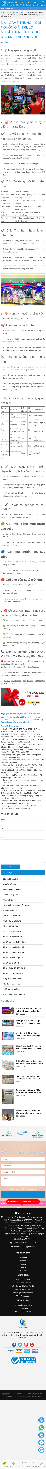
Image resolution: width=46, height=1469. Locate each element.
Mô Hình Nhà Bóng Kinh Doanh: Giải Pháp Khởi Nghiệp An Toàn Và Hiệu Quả (29, 1035)
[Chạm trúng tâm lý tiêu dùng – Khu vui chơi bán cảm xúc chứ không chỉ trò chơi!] (8, 1050)
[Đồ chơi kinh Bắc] (23, 1133)
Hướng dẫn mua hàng (23, 1305)
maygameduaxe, (16, 719)
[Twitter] (20, 1344)
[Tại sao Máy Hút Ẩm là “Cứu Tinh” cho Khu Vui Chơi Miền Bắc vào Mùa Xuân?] (8, 1096)
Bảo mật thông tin (23, 1296)
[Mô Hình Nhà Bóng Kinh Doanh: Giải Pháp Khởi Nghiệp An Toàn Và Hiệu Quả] (8, 1036)
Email (3, 829)
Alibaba (23, 1261)
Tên (3, 820)
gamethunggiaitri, (13, 714)
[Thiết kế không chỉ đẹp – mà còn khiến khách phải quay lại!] (8, 1065)
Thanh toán (23, 1308)
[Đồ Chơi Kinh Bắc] (4, 3)
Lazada (23, 1267)
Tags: (3, 714)
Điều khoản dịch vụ (23, 1312)
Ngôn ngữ (35, 5)
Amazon (23, 1264)
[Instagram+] (26, 1344)
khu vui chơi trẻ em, (28, 714)
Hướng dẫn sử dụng (23, 1283)
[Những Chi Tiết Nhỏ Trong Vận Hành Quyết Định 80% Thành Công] (8, 1023)
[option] (8, 1134)
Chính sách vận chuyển (23, 1289)
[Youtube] (32, 1344)
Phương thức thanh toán (23, 1293)
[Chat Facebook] (41, 1443)
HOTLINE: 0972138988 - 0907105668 (23, 1202)
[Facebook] (14, 1344)
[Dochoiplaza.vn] (8, 1134)
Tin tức (22, 5)
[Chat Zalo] (41, 1450)
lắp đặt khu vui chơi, (25, 717)
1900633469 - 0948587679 (25, 1243)
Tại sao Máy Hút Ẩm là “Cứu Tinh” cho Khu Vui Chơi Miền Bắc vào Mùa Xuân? (28, 1092)
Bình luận (5, 838)
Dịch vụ (28, 5)
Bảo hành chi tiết (23, 1279)
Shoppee (23, 1257)
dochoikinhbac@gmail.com (25, 1247)
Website (23, 1271)
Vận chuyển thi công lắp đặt (23, 1286)
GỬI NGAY (23, 1195)
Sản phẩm (16, 5)
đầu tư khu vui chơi (21, 722)
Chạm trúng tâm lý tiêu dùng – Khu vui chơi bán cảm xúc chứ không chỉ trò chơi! (29, 1048)
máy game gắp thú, (32, 719)
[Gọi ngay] (41, 1435)
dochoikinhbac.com (19, 684)
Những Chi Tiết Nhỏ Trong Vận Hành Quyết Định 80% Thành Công (29, 1023)
